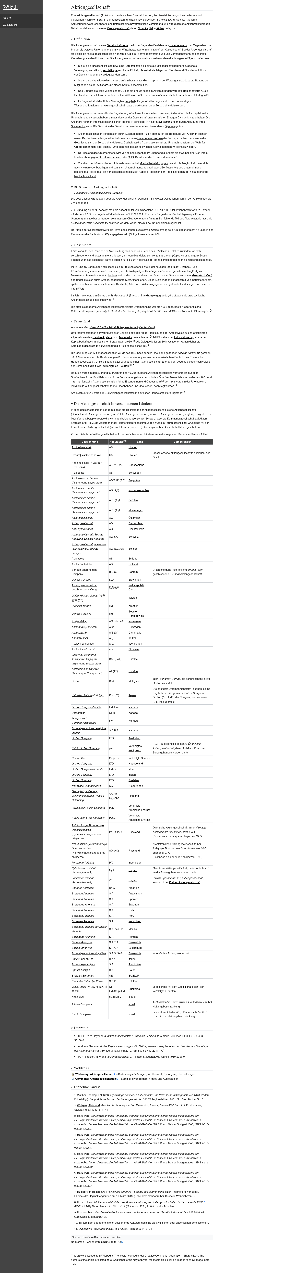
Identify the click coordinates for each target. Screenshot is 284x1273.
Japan (132, 695)
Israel (132, 1004)
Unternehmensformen (150, 138)
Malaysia (134, 681)
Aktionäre (102, 85)
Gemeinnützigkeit (85, 366)
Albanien (134, 888)
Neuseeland (136, 763)
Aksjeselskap (79, 621)
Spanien (133, 899)
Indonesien (135, 862)
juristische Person (102, 66)
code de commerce (189, 353)
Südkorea (134, 989)
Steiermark (172, 267)
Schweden (135, 472)
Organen (170, 126)
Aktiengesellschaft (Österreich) (106, 414)
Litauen (133, 447)
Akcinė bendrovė (81, 447)
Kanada (133, 707)
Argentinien (135, 893)
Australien (134, 738)
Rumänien (135, 964)
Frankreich (135, 942)
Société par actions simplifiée (89, 953)
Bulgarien (134, 480)
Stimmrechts (78, 126)
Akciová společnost (83, 643)
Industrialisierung (184, 337)
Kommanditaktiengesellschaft (127, 418)
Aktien (160, 28)
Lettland (133, 564)
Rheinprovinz (198, 381)
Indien (132, 775)
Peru (131, 915)
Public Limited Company (86, 748)
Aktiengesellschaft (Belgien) (177, 414)
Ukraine (133, 659)
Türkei (132, 638)
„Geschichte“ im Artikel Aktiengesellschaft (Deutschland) (122, 327)
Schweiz (134, 536)
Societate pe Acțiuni (83, 964)
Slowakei (134, 649)
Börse (158, 105)
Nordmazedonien (139, 490)
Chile (132, 910)
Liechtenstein (136, 529)
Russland (134, 832)
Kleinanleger (88, 167)
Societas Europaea (83, 975)
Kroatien (133, 606)
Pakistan (134, 780)
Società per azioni (82, 959)
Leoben (112, 275)
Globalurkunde (159, 95)
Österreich (135, 518)
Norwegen (135, 621)
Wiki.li (10, 7)
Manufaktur (125, 337)
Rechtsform (91, 19)
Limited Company (82, 738)
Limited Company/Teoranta (87, 769)
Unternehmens (178, 45)
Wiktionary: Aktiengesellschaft (94, 1074)
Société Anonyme (82, 942)
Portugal (133, 937)
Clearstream (185, 95)
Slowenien (135, 579)
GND (104, 1242)
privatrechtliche (139, 24)
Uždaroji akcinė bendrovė (87, 455)
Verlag (109, 337)
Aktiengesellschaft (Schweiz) (106, 193)
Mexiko (133, 929)
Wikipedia (107, 1255)
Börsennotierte (191, 91)
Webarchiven (184, 1196)
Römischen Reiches (167, 251)
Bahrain (133, 572)
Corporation (78, 713)
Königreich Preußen (117, 366)
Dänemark (135, 632)
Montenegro (135, 510)
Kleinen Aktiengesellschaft (184, 882)
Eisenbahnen (133, 381)
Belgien (133, 548)
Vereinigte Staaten (139, 758)
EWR (136, 975)
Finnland (134, 796)
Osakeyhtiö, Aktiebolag (85, 791)
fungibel (130, 101)
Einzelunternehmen (109, 157)
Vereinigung (156, 24)
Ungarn (133, 870)
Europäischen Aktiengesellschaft (90, 427)
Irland (132, 769)
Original (93, 1196)
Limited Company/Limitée (86, 707)
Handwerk (99, 337)
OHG (131, 157)
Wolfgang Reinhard (88, 1105)
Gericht (83, 74)
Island (132, 996)
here (109, 1260)
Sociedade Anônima (83, 904)
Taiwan (133, 597)
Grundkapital (145, 28)
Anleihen (192, 134)
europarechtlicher (177, 423)
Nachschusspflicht (85, 176)
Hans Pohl (83, 1116)
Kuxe (128, 280)
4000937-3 (114, 1242)
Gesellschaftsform (117, 45)
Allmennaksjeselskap (84, 627)
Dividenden (184, 117)
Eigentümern (142, 153)
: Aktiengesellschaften (95, 1079)
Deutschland (136, 523)
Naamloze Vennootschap (86, 786)
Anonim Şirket (80, 638)
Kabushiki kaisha (82, 695)
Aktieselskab (79, 632)
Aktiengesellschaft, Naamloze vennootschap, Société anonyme (89, 548)
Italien (132, 959)
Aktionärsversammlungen (163, 122)
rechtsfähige (110, 70)
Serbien (133, 500)
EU (130, 975)
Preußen (128, 267)
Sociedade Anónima (83, 937)
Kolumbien (135, 921)
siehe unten (113, 24)
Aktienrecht (193, 24)
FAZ (120, 1229)
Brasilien (134, 904)
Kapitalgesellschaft (118, 28)
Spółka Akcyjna (81, 970)
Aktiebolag (78, 472)
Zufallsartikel (10, 24)
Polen (132, 970)
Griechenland (136, 465)
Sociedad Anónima (83, 921)
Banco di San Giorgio (142, 295)
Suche (7, 17)
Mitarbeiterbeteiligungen (154, 163)
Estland (133, 558)
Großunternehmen (85, 147)
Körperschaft (132, 66)
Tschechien (135, 643)
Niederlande (136, 786)
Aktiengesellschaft (82, 518)
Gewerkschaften (201, 275)
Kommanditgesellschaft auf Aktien (91, 346)
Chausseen (153, 381)
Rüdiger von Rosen (88, 1192)
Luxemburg (135, 948)
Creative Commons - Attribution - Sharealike (170, 1255)
